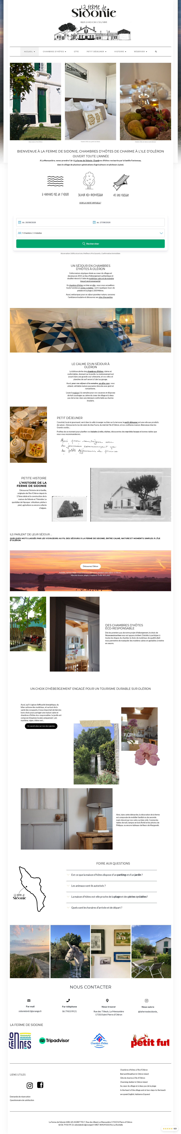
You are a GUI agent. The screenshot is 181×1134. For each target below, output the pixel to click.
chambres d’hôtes (127, 625)
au (98, 222)
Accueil (29, 52)
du (23, 222)
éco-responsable (119, 628)
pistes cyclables (87, 288)
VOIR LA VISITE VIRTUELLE (90, 203)
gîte (93, 285)
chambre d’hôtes (76, 285)
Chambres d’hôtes (54, 52)
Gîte (76, 52)
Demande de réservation (20, 1096)
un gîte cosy (104, 383)
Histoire (119, 52)
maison (76, 393)
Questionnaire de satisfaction (22, 1100)
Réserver (140, 52)
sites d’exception (106, 297)
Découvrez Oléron (90, 566)
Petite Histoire (34, 478)
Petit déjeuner (96, 52)
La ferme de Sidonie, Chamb (87, 160)
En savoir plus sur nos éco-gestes (41, 726)
